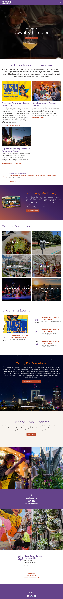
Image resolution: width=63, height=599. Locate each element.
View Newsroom (14, 181)
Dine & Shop (31, 38)
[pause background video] (59, 55)
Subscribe (31, 434)
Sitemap (31, 592)
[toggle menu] (60, 2)
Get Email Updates (31, 578)
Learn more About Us (31, 381)
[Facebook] (31, 596)
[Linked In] (35, 596)
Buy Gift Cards (32, 210)
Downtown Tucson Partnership (35, 587)
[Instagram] (28, 596)
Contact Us (31, 575)
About (30, 573)
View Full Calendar (46, 311)
